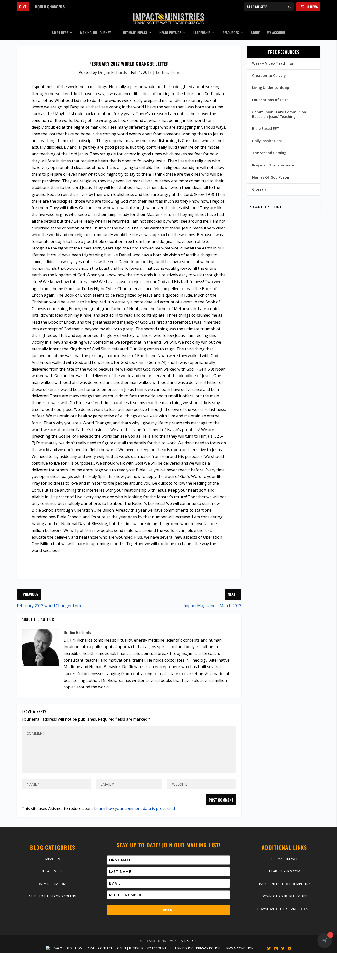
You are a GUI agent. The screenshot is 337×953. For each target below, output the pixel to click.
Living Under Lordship (270, 87)
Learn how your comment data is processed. (135, 808)
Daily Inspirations (267, 140)
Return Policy (181, 948)
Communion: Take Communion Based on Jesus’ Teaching (279, 114)
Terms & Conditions (239, 948)
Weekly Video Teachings (273, 63)
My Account (276, 33)
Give (22, 7)
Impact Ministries (183, 941)
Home (79, 948)
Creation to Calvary (269, 75)
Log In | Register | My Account (141, 948)
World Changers (50, 7)
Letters (162, 72)
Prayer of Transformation (275, 165)
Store (255, 33)
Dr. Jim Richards (112, 72)
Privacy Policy (208, 948)
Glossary (259, 189)
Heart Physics (170, 33)
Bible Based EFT (265, 128)
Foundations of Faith (270, 99)
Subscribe (168, 910)
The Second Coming (269, 152)
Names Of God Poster (271, 177)
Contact (105, 948)
